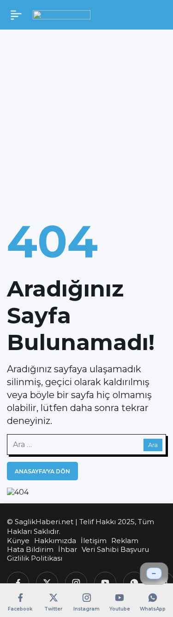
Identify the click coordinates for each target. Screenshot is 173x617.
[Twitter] (47, 583)
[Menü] (16, 15)
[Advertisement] (86, 120)
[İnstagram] (76, 583)
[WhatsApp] (134, 583)
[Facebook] (18, 583)
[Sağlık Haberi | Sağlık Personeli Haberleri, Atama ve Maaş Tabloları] (61, 14)
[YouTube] (105, 583)
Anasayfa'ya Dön (42, 471)
